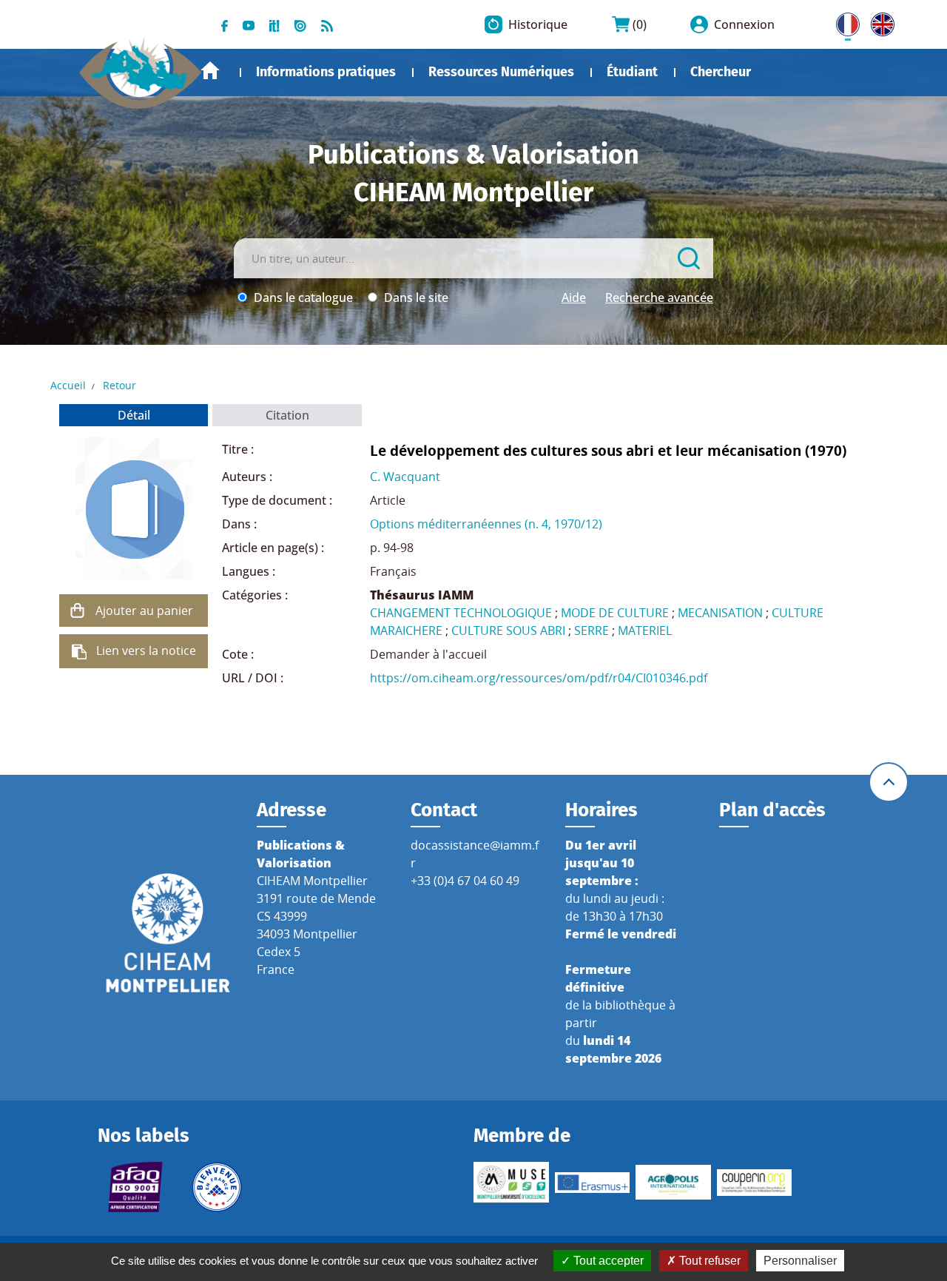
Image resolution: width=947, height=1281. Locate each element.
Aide (574, 297)
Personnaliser (800, 1260)
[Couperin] (754, 1182)
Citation (287, 415)
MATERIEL (645, 630)
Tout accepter (607, 1260)
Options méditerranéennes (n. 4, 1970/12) (486, 524)
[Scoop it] (274, 24)
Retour (119, 385)
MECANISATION (720, 613)
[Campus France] (217, 1187)
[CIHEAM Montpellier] (168, 932)
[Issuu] (300, 24)
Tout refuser (708, 1260)
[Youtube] (249, 24)
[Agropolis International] (673, 1182)
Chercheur (720, 72)
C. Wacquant (405, 476)
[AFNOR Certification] (135, 1187)
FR (842, 21)
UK (879, 21)
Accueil (210, 70)
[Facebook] (224, 24)
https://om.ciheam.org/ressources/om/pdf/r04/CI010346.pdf (538, 678)
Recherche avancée (659, 297)
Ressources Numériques (501, 72)
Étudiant (632, 72)
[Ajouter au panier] (77, 610)
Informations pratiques (326, 72)
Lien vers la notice (146, 650)
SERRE (591, 630)
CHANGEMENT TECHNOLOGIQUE (461, 613)
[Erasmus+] (592, 1182)
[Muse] (511, 1182)
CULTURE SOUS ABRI (508, 630)
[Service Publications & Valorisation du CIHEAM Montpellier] (140, 66)
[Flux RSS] (327, 24)
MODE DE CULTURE (615, 613)
